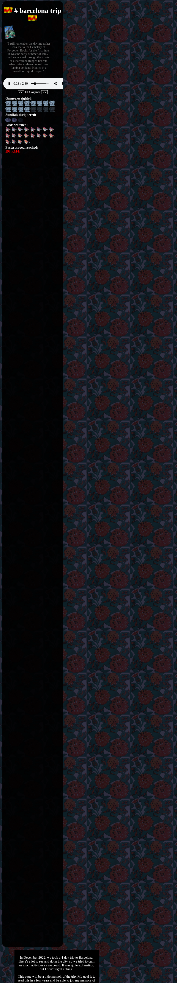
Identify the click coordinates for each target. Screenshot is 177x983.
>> (44, 92)
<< (21, 92)
